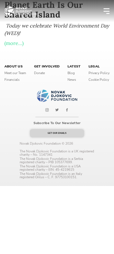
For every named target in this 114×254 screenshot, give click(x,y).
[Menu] (103, 11)
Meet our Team (15, 73)
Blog (71, 73)
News (72, 79)
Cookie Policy (99, 79)
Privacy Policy (99, 73)
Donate (39, 73)
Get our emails (57, 133)
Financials (12, 79)
